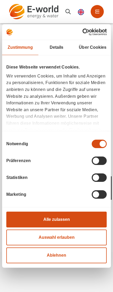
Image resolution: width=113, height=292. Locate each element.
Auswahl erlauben (57, 237)
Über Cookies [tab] (92, 47)
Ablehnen (56, 255)
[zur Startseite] (33, 11)
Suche (68, 11)
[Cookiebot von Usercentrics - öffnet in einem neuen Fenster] (84, 32)
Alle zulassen (56, 219)
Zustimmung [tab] (20, 47)
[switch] (99, 161)
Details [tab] (57, 47)
